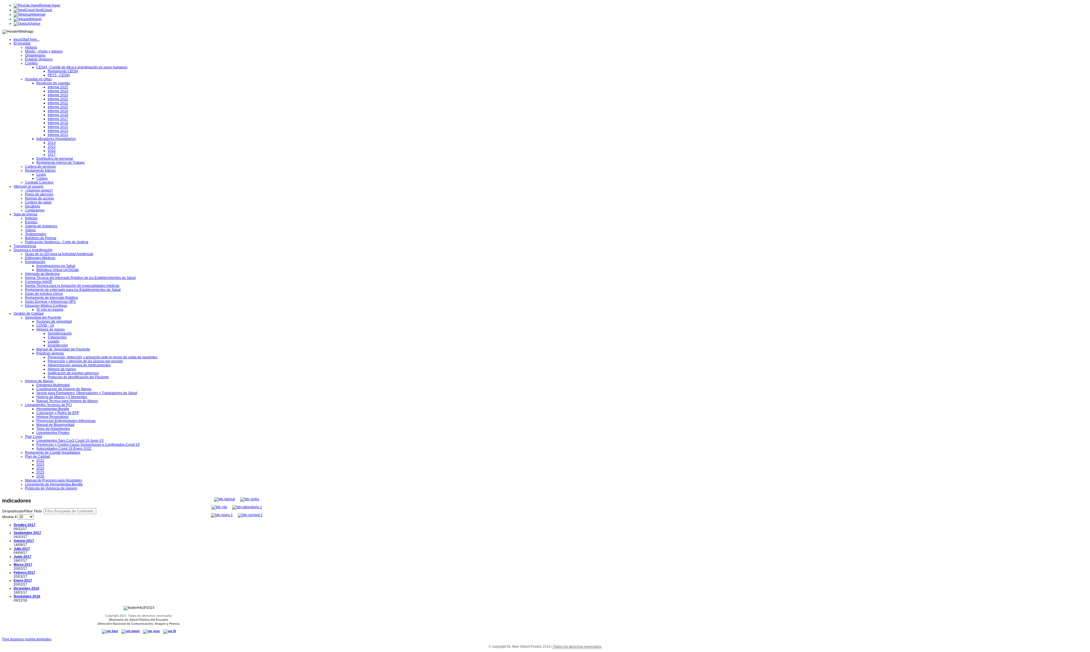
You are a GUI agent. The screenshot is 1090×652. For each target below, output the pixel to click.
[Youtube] (151, 631)
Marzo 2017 (23, 565)
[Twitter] (130, 631)
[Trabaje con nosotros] (224, 499)
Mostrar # (10, 517)
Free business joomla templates (26, 639)
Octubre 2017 (24, 525)
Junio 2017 (22, 557)
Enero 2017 (23, 580)
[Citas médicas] (219, 507)
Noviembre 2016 (27, 596)
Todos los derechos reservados (576, 647)
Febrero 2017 (24, 573)
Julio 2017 (22, 549)
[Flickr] (169, 631)
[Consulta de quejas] (222, 515)
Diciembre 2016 (26, 588)
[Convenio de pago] (250, 515)
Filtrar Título (22, 511)
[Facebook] (110, 631)
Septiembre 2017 (27, 533)
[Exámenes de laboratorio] (247, 507)
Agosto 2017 (24, 541)
